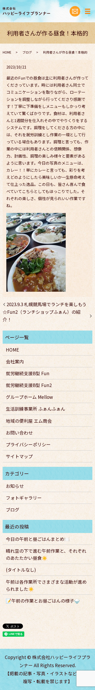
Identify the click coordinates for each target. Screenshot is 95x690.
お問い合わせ (19, 432)
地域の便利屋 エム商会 (29, 420)
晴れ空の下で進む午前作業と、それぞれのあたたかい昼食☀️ (46, 554)
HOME (7, 52)
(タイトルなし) (21, 569)
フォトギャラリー (24, 497)
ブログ (27, 52)
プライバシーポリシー (28, 444)
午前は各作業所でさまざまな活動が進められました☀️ (46, 585)
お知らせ (15, 486)
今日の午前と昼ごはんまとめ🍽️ (38, 539)
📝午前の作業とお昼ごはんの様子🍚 (43, 600)
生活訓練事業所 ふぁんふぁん (35, 408)
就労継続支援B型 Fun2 (29, 385)
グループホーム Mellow (29, 397)
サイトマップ (19, 456)
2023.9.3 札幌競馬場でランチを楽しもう (47, 304)
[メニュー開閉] (87, 11)
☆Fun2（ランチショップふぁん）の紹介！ (41, 316)
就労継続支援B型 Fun (27, 373)
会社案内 (15, 361)
